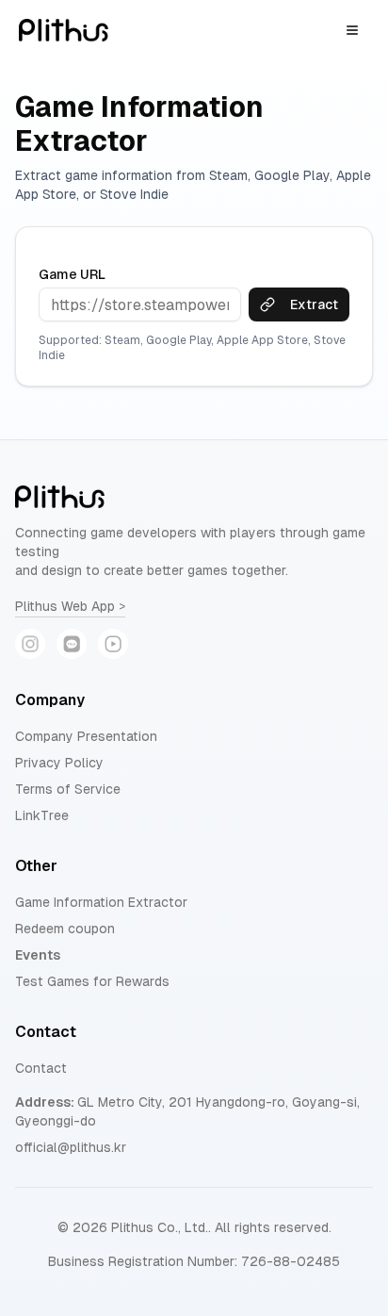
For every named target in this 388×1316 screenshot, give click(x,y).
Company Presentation (86, 736)
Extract (314, 304)
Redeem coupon (65, 928)
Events (37, 954)
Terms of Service (68, 789)
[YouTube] (113, 644)
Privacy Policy (59, 762)
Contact (41, 1068)
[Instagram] (30, 644)
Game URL (72, 274)
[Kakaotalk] (72, 644)
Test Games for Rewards (92, 981)
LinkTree (42, 815)
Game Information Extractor (101, 902)
